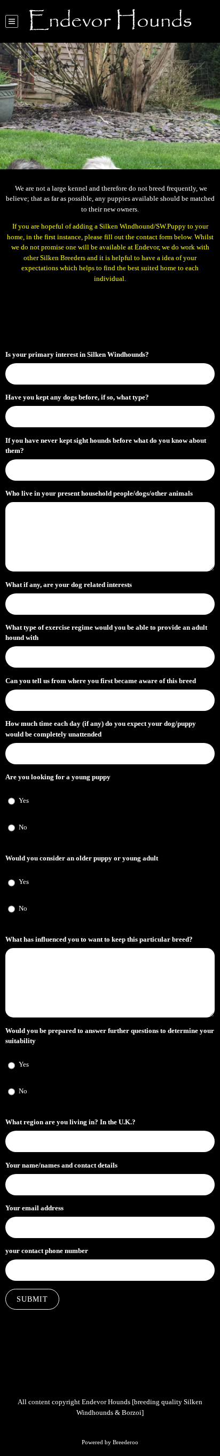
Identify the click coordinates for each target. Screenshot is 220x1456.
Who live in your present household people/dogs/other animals (99, 493)
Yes (24, 800)
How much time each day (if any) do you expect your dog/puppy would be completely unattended (100, 728)
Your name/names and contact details (61, 1165)
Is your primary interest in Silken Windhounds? (77, 354)
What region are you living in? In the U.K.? (70, 1122)
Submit (32, 1299)
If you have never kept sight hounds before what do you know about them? (105, 445)
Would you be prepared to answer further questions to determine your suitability (109, 1036)
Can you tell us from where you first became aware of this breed (100, 681)
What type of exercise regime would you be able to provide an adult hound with (106, 632)
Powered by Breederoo (110, 1442)
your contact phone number (46, 1251)
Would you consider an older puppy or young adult (81, 858)
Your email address (34, 1208)
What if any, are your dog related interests (68, 585)
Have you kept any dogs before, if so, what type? (77, 397)
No (23, 827)
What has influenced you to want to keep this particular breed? (99, 939)
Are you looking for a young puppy (58, 777)
